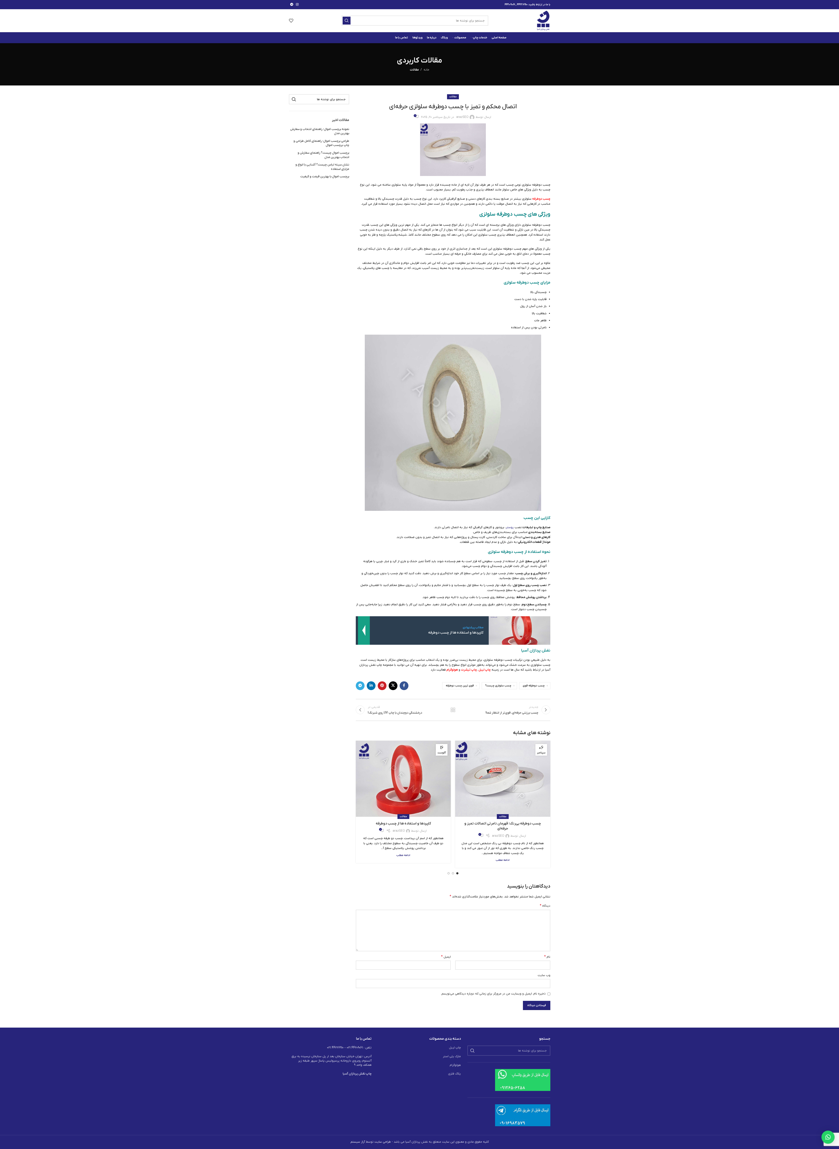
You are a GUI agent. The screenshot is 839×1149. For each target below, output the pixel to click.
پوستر (510, 527)
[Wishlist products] (291, 20)
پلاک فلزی (454, 1074)
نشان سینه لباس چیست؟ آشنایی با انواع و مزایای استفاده (322, 167)
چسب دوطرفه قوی (534, 685)
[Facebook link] (404, 685)
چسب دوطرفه (541, 199)
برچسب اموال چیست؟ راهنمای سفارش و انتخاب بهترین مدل (323, 155)
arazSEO (462, 117)
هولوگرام (452, 670)
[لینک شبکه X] (393, 685)
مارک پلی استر (452, 1056)
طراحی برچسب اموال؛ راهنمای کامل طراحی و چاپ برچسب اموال (321, 143)
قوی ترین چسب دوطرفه (460, 685)
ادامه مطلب (503, 860)
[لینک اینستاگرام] (297, 5)
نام (547, 957)
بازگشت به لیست (453, 709)
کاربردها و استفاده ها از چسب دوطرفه (403, 823)
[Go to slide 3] (448, 873)
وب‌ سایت (544, 975)
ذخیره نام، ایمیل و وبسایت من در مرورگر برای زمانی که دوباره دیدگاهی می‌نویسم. (493, 994)
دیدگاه (545, 906)
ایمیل (446, 957)
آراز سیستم (358, 1142)
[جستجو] (347, 21)
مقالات (414, 70)
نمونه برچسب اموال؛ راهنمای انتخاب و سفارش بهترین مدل (319, 131)
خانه (426, 70)
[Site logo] (543, 20)
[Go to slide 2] (453, 873)
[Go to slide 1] (457, 873)
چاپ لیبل (484, 670)
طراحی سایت (382, 1142)
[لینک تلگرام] (292, 5)
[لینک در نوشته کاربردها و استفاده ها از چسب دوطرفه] (403, 779)
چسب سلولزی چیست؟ (498, 685)
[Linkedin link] (371, 685)
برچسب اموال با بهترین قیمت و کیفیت (324, 176)
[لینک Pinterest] (382, 685)
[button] (828, 1137)
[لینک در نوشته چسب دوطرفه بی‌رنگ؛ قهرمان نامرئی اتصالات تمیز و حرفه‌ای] (502, 779)
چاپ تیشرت (469, 670)
